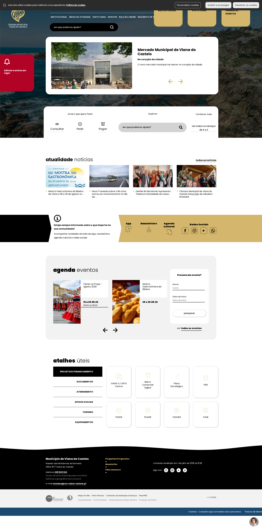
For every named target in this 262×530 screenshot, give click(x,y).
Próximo (188, 82)
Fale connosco (113, 469)
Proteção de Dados (148, 500)
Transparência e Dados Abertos (123, 500)
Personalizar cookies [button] (188, 5)
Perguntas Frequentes (117, 458)
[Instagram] (194, 230)
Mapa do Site (84, 495)
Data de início (184, 296)
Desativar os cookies (246, 5)
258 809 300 (61, 472)
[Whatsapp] (213, 230)
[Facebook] (185, 230)
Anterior (164, 82)
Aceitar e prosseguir (218, 5)
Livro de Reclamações (54, 498)
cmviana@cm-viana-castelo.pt (69, 483)
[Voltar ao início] (18, 15)
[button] (105, 330)
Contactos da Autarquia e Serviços (121, 495)
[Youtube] (203, 230)
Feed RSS (143, 495)
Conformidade (100, 500)
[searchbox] (84, 27)
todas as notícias (206, 160)
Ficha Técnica (98, 495)
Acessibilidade (70, 498)
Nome (180, 284)
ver (189, 328)
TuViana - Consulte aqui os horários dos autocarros (195, 511)
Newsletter (111, 464)
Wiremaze (211, 497)
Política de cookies (75, 5)
